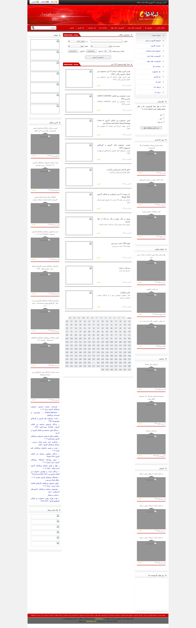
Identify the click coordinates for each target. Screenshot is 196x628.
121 (120, 345)
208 (67, 363)
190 (80, 359)
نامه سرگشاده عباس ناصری (151, 224)
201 (98, 363)
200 (102, 363)
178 (67, 356)
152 (116, 352)
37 (94, 325)
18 (111, 321)
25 (80, 321)
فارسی (33, 2)
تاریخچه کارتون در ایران (153, 40)
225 (125, 369)
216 (98, 366)
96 (98, 338)
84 (85, 335)
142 (93, 349)
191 (76, 359)
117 (71, 342)
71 (76, 331)
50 (102, 328)
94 (107, 338)
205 (80, 363)
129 (85, 345)
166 (120, 356)
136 (120, 349)
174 (85, 356)
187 (93, 359)
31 (120, 325)
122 (116, 345)
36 (98, 325)
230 (102, 369)
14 (129, 321)
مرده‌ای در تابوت (151, 443)
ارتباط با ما (157, 87)
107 (116, 342)
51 (98, 328)
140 (102, 349)
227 (116, 369)
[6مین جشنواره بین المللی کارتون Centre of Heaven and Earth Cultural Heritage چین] (79, 136)
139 (107, 349)
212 (116, 366)
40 (80, 325)
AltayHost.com (91, 621)
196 (120, 363)
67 (94, 331)
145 (80, 349)
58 (67, 328)
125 (102, 345)
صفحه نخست (160, 28)
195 (125, 363)
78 (111, 335)
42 (71, 325)
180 (125, 359)
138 (111, 349)
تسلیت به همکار (53, 495)
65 (102, 331)
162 (71, 352)
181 (120, 359)
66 (98, 331)
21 (98, 321)
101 (76, 338)
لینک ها (158, 82)
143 (89, 349)
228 (111, 369)
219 (85, 366)
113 (89, 342)
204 (85, 363)
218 (89, 366)
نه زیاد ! (159, 122)
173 (89, 356)
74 (129, 335)
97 (94, 338)
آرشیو (72, 28)
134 (129, 349)
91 (120, 338)
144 (85, 349)
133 (67, 345)
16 (120, 321)
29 (129, 325)
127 (93, 345)
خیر (161, 118)
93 (111, 338)
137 (116, 349)
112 (93, 342)
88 (67, 335)
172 (93, 356)
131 (76, 345)
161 (76, 352)
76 (120, 335)
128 (89, 345)
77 (116, 335)
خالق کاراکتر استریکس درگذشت (118, 170)
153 (111, 352)
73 (67, 331)
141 (98, 349)
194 (129, 363)
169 (107, 356)
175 (80, 356)
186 (98, 359)
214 (107, 366)
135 (125, 349)
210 (125, 366)
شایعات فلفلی (58, 615)
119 (129, 345)
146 (76, 349)
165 (125, 356)
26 (76, 321)
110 (102, 342)
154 (107, 352)
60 (125, 331)
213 (111, 366)
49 (107, 328)
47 (116, 328)
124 (107, 345)
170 (102, 356)
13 (70, 318)
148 (67, 349)
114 (85, 342)
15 (125, 321)
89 (129, 338)
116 (76, 342)
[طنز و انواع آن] (79, 308)
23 (89, 321)
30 (125, 325)
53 (89, 328)
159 (85, 352)
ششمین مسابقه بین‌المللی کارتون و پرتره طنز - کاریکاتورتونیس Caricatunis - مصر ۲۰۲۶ (45, 316)
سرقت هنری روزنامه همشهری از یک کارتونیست (151, 159)
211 (120, 366)
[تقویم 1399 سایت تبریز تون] (79, 258)
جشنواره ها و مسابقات (153, 51)
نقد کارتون (80, 28)
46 (120, 328)
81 (98, 335)
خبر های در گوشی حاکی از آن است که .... (151, 333)
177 (71, 356)
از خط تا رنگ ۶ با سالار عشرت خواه (151, 550)
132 (71, 345)
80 (102, 335)
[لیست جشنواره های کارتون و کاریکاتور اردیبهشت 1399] (79, 160)
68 (89, 331)
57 (71, 328)
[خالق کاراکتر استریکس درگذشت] (79, 185)
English (43, 2)
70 (80, 331)
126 (98, 345)
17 (116, 321)
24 (85, 321)
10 (83, 318)
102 (71, 338)
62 (116, 331)
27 (71, 321)
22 (94, 321)
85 (80, 335)
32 (116, 325)
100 (80, 338)
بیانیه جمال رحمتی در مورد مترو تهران (151, 192)
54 (85, 328)
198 (111, 363)
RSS (52, 2)
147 (71, 349)
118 (67, 342)
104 (129, 342)
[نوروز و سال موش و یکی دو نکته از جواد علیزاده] (79, 234)
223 (67, 366)
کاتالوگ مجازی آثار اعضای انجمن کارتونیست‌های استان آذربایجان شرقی (45, 211)
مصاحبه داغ (103, 28)
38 (89, 325)
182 (116, 359)
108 (111, 342)
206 (76, 363)
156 (98, 352)
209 (129, 366)
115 (80, 342)
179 (129, 359)
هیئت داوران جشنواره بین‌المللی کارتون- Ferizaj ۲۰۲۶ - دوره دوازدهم (45, 176)
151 (120, 352)
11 (79, 318)
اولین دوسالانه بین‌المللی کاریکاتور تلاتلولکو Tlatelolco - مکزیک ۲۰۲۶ (45, 351)
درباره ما (158, 92)
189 (85, 359)
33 (111, 325)
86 (76, 335)
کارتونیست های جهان (117, 28)
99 (85, 338)
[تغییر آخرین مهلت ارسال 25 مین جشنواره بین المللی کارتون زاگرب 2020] (79, 86)
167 (116, 356)
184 (107, 359)
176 (76, 356)
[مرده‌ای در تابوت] (79, 283)
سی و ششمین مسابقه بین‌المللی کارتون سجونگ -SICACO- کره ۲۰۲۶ (45, 245)
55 (80, 328)
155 (102, 352)
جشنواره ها (148, 28)
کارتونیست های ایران (134, 28)
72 (71, 331)
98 (89, 338)
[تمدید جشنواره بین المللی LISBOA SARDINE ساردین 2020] (79, 111)
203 (89, 363)
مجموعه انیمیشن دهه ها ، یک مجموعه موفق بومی (151, 410)
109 (107, 342)
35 (102, 325)
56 (76, 328)
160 (80, 352)
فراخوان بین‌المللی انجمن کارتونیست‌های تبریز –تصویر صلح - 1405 (45, 280)
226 (120, 369)
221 (76, 366)
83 (89, 335)
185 (102, 359)
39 (85, 325)
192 (71, 359)
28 (67, 321)
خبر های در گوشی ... (151, 301)
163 (67, 352)
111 (98, 342)
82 (94, 335)
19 (107, 321)
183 (111, 359)
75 (125, 335)
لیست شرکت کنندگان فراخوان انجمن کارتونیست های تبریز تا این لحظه (45, 142)
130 (80, 345)
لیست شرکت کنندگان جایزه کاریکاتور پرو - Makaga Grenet (45, 386)
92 (116, 338)
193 (67, 359)
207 (71, 363)
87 (71, 335)
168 (111, 356)
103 (67, 338)
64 (107, 331)
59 (129, 331)
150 (125, 352)
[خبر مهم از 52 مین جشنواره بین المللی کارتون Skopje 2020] (79, 209)
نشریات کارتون (156, 46)
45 (125, 328)
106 (120, 342)
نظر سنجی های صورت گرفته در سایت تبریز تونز (151, 268)
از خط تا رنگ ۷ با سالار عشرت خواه (151, 518)
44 (129, 328)
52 (94, 328)
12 (74, 318)
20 (102, 321)
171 (98, 356)
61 (120, 331)
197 (116, 363)
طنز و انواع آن (125, 293)
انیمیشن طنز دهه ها (151, 376)
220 (80, 366)
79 (107, 335)
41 (76, 325)
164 (129, 356)
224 (129, 369)
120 (125, 345)
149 (129, 352)
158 (89, 352)
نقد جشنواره (92, 28)
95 (102, 338)
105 (125, 342)
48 (111, 328)
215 (102, 366)
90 (125, 338)
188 (89, 359)
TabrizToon (99, 619)
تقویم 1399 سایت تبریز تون (120, 243)
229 (107, 369)
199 (107, 363)
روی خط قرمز (67, 615)
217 (93, 366)
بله (161, 115)
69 (85, 331)
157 (93, 352)
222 (71, 366)
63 (111, 331)
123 (111, 345)
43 (67, 325)
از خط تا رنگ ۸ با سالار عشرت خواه (151, 486)
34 (107, 325)
